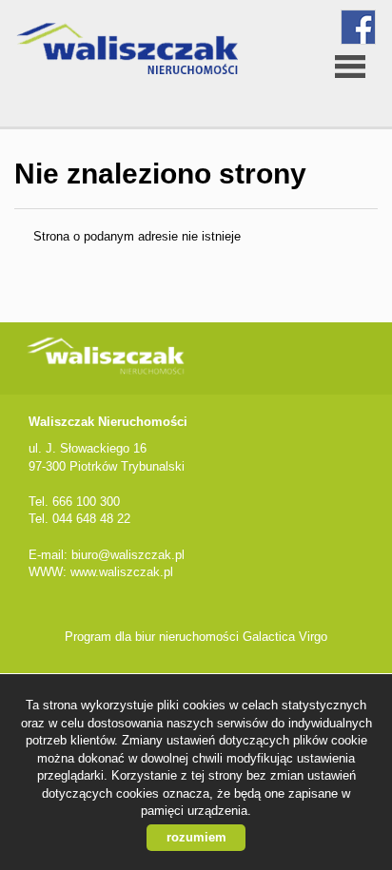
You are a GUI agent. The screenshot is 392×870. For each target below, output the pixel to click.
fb (358, 27)
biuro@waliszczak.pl (128, 555)
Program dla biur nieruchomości (154, 636)
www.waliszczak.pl (121, 572)
